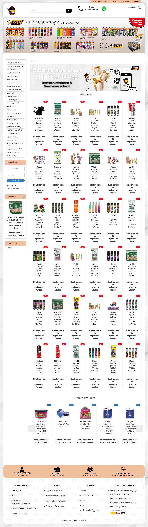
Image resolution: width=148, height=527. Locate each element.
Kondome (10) (11, 110)
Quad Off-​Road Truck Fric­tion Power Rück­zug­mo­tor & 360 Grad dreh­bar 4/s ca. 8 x (39, 221)
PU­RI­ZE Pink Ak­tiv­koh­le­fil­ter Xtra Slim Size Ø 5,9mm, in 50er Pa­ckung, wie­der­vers (58, 270)
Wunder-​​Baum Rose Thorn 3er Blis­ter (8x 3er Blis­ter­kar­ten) (76, 318)
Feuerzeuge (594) (12, 79)
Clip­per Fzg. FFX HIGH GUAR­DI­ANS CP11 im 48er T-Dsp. (57, 221)
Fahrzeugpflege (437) (13, 116)
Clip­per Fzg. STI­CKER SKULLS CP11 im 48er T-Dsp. (132, 318)
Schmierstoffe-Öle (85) (14, 127)
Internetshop (66, 521)
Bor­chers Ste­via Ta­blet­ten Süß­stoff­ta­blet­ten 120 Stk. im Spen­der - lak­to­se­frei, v (58, 173)
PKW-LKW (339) (12, 120)
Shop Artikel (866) (12, 76)
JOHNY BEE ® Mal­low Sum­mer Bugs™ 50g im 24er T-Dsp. (95, 124)
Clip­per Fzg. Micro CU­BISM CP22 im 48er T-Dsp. (132, 365)
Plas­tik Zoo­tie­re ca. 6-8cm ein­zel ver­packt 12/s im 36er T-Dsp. (39, 173)
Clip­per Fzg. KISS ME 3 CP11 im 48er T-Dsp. (113, 268)
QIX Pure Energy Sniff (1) (14, 69)
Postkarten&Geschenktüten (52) (15, 144)
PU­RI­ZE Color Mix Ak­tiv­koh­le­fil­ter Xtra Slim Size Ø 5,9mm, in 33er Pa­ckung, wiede (58, 124)
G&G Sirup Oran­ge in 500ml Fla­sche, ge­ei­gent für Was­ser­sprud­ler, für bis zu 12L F (76, 221)
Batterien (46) (11, 106)
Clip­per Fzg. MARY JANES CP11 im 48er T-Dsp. (95, 365)
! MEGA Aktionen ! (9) (13, 73)
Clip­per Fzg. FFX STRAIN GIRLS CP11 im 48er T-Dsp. (39, 318)
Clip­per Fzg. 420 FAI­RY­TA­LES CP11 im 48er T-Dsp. (39, 269)
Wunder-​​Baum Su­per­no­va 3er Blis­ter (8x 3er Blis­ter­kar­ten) (113, 367)
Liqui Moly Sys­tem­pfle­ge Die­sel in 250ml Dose (131, 124)
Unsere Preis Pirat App (99, 2)
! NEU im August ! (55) (14, 63)
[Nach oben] (6, 512)
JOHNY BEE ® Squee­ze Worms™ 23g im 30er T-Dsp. (76, 269)
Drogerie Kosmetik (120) (14, 149)
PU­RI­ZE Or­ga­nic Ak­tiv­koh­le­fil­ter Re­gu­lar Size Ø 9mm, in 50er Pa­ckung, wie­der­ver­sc (95, 173)
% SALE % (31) (11, 156)
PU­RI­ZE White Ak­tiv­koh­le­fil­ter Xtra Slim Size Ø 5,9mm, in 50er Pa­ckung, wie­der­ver (132, 221)
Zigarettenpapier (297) (14, 86)
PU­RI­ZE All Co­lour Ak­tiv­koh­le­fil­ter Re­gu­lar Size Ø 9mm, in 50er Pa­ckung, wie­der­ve (58, 318)
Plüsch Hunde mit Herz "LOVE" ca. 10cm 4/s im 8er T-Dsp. (113, 173)
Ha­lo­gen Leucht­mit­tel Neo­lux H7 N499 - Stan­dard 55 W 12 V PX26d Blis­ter (130, 427)
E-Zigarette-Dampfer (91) (14, 90)
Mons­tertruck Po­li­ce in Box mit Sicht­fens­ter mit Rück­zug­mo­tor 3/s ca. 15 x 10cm (113, 318)
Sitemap (9, 248)
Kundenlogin (125, 2)
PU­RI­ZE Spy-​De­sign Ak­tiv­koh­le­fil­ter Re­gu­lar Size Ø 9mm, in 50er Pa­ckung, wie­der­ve (132, 270)
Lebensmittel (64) (12, 137)
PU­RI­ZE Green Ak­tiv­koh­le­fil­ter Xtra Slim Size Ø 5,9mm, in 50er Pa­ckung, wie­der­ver (76, 367)
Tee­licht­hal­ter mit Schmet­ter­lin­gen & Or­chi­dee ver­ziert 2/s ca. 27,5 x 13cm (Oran (76, 173)
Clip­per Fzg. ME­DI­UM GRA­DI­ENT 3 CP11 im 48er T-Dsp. (95, 221)
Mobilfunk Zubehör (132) (15, 130)
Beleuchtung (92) (12, 123)
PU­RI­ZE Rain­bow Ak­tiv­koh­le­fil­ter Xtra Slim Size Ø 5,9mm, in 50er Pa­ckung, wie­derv (95, 270)
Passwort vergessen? (13, 188)
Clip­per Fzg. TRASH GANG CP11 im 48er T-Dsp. (113, 124)
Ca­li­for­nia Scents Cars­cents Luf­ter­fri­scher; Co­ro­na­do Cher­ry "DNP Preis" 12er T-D (40, 427)
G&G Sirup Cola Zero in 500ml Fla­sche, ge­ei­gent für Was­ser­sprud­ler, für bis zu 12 (39, 367)
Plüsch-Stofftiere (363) (14, 96)
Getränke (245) (11, 140)
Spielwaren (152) (12, 100)
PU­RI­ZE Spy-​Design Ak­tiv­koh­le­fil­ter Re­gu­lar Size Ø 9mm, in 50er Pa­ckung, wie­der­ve (15, 222)
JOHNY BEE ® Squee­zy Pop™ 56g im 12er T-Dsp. (94, 318)
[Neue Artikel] (24, 196)
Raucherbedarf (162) (13, 83)
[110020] (15, 207)
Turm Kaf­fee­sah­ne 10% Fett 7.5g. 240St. (63, 424)
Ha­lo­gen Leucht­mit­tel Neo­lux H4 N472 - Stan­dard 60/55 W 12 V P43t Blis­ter (107, 427)
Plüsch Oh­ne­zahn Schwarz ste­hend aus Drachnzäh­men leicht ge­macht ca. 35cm (39, 124)
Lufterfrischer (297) (13, 103)
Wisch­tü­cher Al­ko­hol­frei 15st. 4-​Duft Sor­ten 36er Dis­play (85, 425)
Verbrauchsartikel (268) (14, 113)
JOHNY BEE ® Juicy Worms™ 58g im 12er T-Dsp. (132, 172)
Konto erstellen (11, 185)
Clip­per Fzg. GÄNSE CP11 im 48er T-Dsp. (113, 220)
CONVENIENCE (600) (13, 133)
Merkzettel (136, 2)
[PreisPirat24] (11, 10)
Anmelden (16, 180)
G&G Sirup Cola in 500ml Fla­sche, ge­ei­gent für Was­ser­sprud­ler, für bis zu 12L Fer (57, 367)
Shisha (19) (10, 93)
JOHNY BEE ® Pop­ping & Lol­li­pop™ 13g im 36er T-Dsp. (76, 124)
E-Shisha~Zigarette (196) (15, 66)
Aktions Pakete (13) (13, 152)
